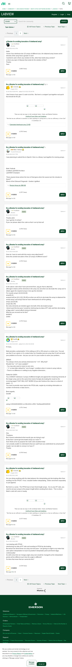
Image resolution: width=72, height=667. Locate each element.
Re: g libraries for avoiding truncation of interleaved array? (25, 84)
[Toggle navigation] (11, 3)
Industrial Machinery (56, 614)
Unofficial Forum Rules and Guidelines (36, 116)
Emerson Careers (28, 633)
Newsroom (37, 633)
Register (54, 14)
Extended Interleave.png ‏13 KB (20, 124)
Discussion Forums (23, 9)
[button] (8, 71)
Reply (62, 71)
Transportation (23, 616)
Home (4, 9)
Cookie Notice (28, 653)
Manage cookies (31, 663)
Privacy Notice (16, 653)
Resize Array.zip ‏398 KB (18, 185)
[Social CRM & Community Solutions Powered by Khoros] (41, 590)
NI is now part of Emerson (9, 633)
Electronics (40, 614)
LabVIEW (54, 9)
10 (12, 572)
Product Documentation (16, 640)
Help (68, 14)
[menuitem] (63, 4)
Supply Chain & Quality (48, 633)
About (19, 633)
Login (62, 14)
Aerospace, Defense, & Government (26, 614)
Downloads (6, 640)
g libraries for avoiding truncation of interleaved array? (24, 41)
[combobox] (38, 21)
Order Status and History (23, 624)
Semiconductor (14, 616)
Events (58, 633)
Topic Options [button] (9, 27)
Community (11, 9)
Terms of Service (47, 624)
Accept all (41, 664)
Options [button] (62, 45)
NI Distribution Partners (9, 624)
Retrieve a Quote (36, 624)
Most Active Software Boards (40, 9)
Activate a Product (42, 640)
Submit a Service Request (55, 640)
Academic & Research (9, 614)
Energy (47, 614)
